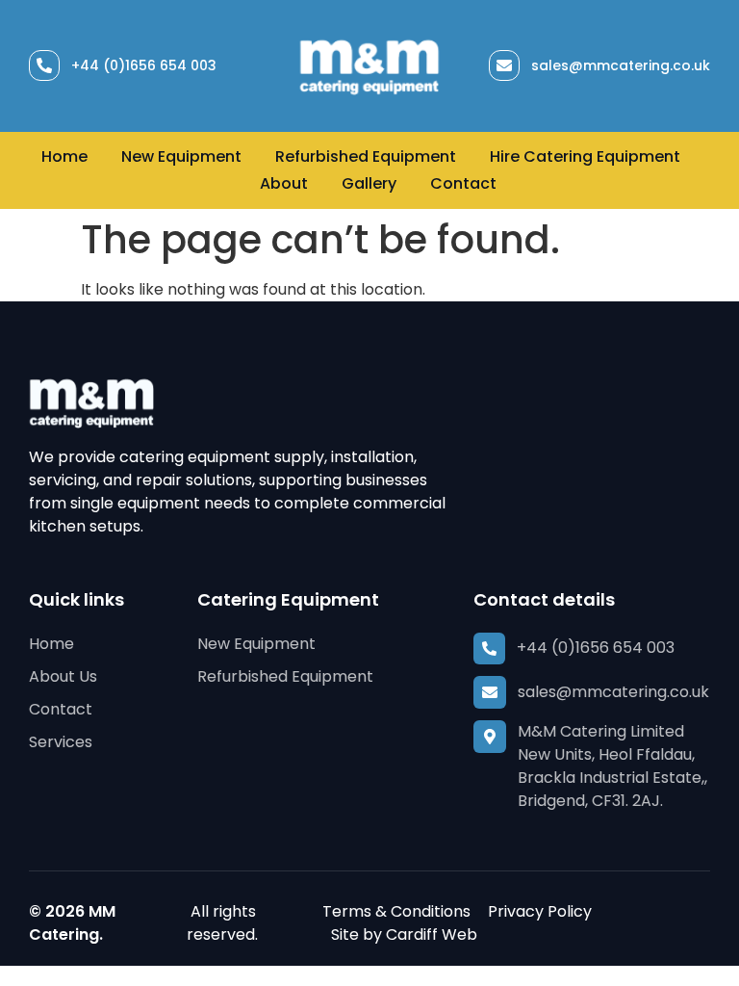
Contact (463, 183)
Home (64, 156)
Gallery (369, 183)
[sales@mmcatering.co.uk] (504, 65)
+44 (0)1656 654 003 (144, 65)
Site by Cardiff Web (404, 934)
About (284, 183)
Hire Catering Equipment (585, 156)
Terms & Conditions (396, 911)
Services (60, 742)
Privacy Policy (540, 911)
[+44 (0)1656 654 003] (44, 65)
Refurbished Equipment (365, 156)
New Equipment (181, 156)
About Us (63, 676)
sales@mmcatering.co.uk (620, 65)
